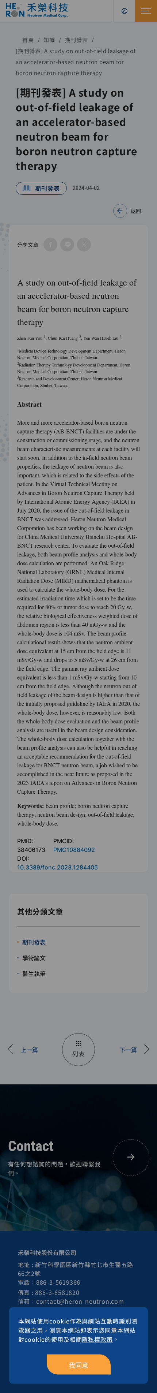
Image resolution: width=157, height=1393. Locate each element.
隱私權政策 (97, 1338)
